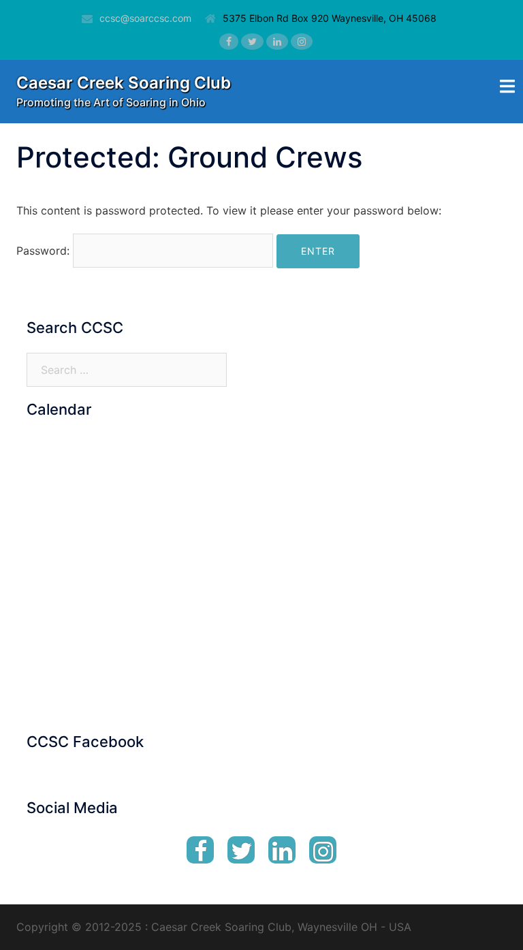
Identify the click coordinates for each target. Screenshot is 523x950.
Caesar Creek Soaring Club (123, 83)
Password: (44, 250)
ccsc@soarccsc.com (145, 18)
